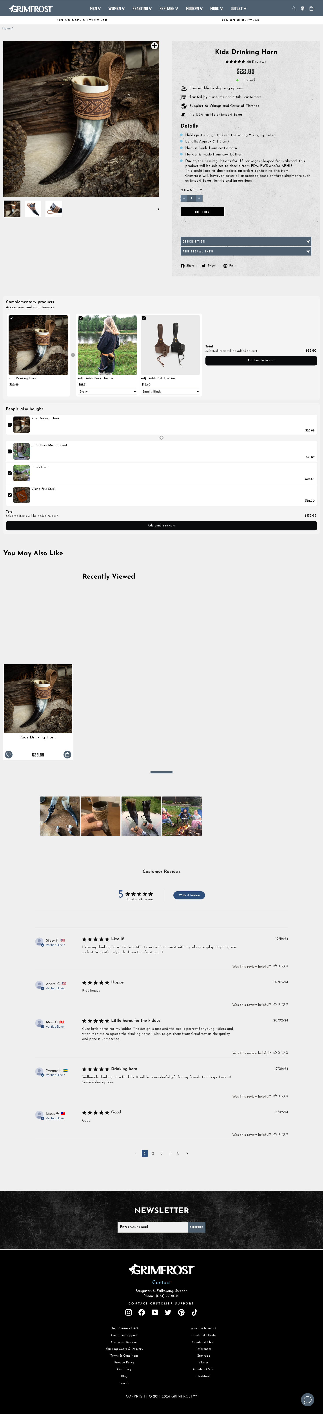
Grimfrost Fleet (203, 1342)
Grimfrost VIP (203, 1369)
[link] (38, 345)
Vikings (203, 1362)
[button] (60, 816)
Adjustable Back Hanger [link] (95, 378)
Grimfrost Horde (203, 1335)
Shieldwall (203, 1376)
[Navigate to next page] (187, 1154)
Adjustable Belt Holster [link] (158, 378)
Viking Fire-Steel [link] (43, 489)
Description (194, 241)
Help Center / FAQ (124, 1328)
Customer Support (124, 1335)
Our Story (124, 1369)
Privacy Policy (124, 1362)
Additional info (198, 251)
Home (6, 28)
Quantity (192, 190)
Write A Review (189, 895)
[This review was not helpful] (283, 966)
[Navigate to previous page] (135, 1154)
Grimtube (203, 1355)
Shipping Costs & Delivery (124, 1349)
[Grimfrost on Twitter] (168, 1312)
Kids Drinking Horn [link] (22, 378)
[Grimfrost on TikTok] (194, 1312)
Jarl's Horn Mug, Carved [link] (49, 445)
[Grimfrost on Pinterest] (181, 1312)
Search (124, 1383)
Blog (124, 1376)
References (204, 1349)
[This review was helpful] (275, 966)
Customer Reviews (124, 1342)
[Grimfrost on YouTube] (155, 1312)
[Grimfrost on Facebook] (141, 1312)
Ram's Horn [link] (40, 467)
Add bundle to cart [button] (261, 360)
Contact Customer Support (161, 1303)
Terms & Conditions (124, 1355)
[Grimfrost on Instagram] (128, 1312)
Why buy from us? (203, 1328)
